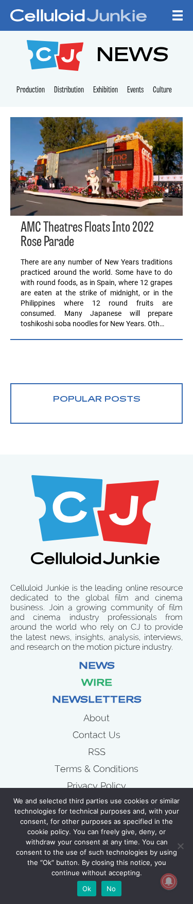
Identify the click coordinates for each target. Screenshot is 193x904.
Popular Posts (97, 399)
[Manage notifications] (169, 881)
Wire (96, 684)
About (96, 717)
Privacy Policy (96, 785)
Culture (162, 90)
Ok (87, 888)
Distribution (69, 90)
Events (135, 90)
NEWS (132, 56)
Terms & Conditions (96, 768)
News (97, 667)
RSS (97, 751)
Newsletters (97, 700)
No (111, 888)
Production (30, 90)
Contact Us (96, 734)
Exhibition (105, 90)
